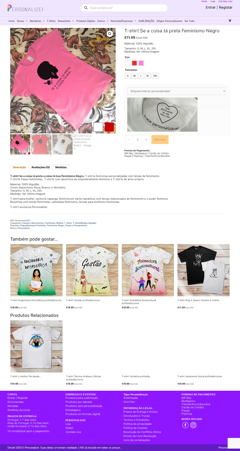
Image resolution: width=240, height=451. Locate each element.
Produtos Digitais (85, 21)
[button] (110, 34)
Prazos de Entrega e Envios (141, 411)
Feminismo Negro (55, 225)
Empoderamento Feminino (33, 225)
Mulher (59, 223)
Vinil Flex (129, 402)
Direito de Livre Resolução (140, 436)
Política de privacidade (138, 424)
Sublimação (131, 398)
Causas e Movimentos (33, 223)
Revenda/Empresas (122, 21)
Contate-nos (73, 432)
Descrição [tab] (19, 167)
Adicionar (160, 139)
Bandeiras (35, 21)
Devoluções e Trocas (137, 415)
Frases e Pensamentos (76, 225)
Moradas (13, 406)
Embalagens (73, 410)
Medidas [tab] (61, 167)
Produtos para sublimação (82, 398)
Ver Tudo (189, 21)
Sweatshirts (64, 21)
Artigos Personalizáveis (169, 21)
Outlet (69, 428)
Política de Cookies (135, 428)
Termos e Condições (136, 419)
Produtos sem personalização (84, 406)
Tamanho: (131, 70)
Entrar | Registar (219, 7)
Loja (68, 424)
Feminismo (50, 223)
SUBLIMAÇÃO (146, 21)
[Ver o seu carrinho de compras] (230, 21)
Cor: (127, 57)
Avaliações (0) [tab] (40, 167)
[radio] (127, 63)
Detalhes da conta (19, 410)
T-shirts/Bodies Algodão (84, 223)
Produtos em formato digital (83, 414)
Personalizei (24, 228)
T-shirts (51, 21)
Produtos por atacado (79, 402)
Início (12, 21)
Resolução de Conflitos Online (142, 432)
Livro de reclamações (137, 440)
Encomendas (16, 402)
